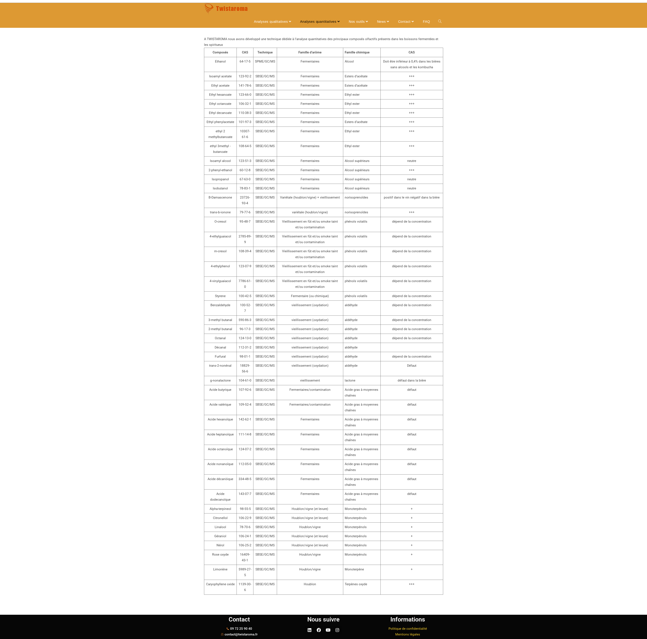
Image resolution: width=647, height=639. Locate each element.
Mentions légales (407, 634)
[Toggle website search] (440, 21)
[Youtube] (328, 630)
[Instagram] (337, 630)
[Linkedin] (309, 630)
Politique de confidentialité (408, 629)
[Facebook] (319, 630)
